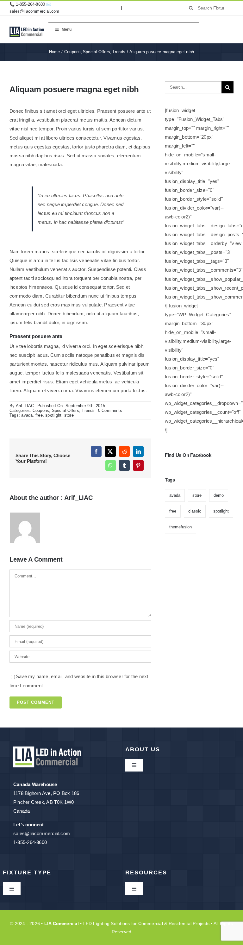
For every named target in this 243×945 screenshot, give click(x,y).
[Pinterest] (138, 465)
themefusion (180, 527)
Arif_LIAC (25, 405)
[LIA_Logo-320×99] (26, 29)
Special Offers (65, 410)
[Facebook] (96, 451)
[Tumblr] (124, 465)
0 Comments (110, 410)
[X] (110, 451)
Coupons (41, 410)
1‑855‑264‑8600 (30, 4)
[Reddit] (124, 451)
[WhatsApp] (110, 465)
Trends (88, 410)
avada (27, 415)
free (39, 415)
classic (194, 511)
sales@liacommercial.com (34, 11)
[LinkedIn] (138, 451)
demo (219, 495)
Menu (67, 29)
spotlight (53, 415)
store (69, 415)
